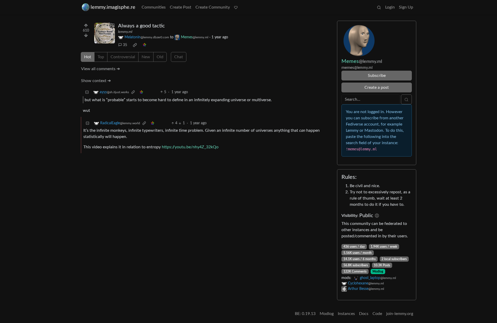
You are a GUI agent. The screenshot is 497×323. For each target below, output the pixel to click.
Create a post (376, 87)
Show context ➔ (96, 81)
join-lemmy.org (399, 314)
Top (101, 57)
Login (390, 7)
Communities (154, 7)
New (146, 57)
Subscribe (377, 76)
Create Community (212, 7)
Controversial (123, 57)
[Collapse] (87, 92)
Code (377, 314)
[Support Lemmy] (236, 7)
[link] (134, 45)
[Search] (379, 7)
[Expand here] (104, 33)
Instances (346, 314)
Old (160, 57)
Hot (87, 57)
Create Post (180, 7)
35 (125, 45)
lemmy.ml (125, 32)
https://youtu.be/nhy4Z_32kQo (190, 147)
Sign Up (406, 7)
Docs (363, 314)
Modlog (377, 271)
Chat (178, 57)
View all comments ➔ (100, 69)
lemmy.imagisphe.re (113, 7)
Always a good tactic (141, 25)
